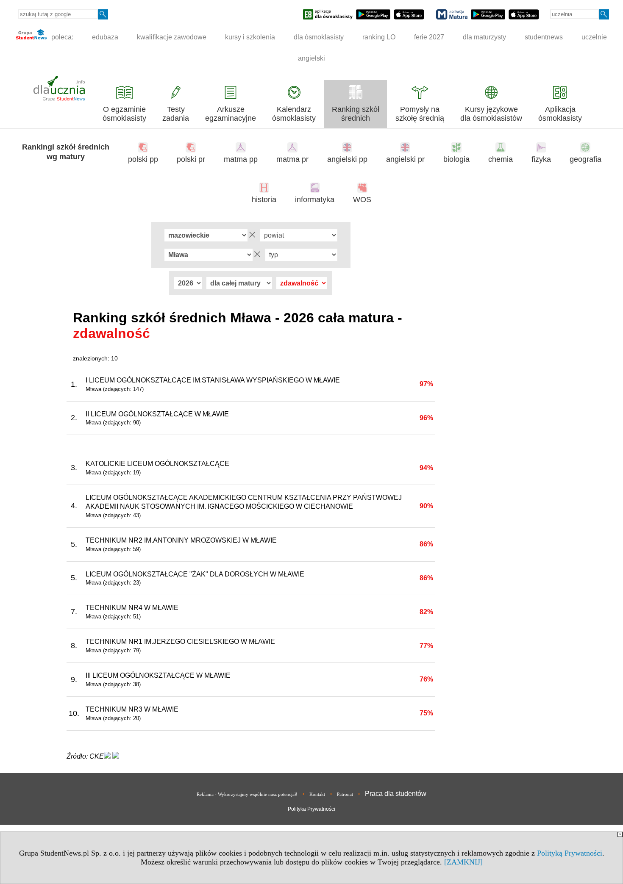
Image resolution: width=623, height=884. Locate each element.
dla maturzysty (484, 37)
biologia (456, 159)
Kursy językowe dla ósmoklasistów (491, 113)
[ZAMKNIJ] (463, 862)
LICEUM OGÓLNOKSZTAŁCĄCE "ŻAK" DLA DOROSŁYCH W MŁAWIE (195, 574)
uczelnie (594, 37)
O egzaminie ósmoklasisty (124, 113)
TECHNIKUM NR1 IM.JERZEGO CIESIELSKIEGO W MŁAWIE (180, 641)
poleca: (61, 37)
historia (264, 199)
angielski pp (347, 159)
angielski (311, 58)
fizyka (541, 159)
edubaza (105, 37)
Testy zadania (175, 113)
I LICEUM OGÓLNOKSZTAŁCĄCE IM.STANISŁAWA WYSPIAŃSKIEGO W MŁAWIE (213, 380)
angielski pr (405, 159)
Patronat (345, 794)
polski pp (143, 159)
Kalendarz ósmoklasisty (294, 113)
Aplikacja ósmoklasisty (560, 113)
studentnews (544, 37)
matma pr (292, 159)
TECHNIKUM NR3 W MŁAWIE (132, 709)
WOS (362, 199)
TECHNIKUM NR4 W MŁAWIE (132, 607)
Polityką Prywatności (569, 853)
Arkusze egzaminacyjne (230, 113)
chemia (500, 159)
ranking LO (378, 37)
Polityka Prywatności (311, 809)
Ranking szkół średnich (355, 113)
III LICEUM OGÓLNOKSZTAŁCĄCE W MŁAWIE (158, 675)
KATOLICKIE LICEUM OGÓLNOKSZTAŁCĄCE (157, 463)
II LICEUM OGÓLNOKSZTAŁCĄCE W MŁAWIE (157, 414)
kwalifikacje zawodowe (171, 37)
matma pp (241, 159)
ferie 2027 (429, 37)
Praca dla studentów (395, 793)
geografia (585, 159)
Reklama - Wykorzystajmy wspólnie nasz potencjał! (247, 794)
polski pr (191, 159)
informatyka (314, 199)
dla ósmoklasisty (319, 37)
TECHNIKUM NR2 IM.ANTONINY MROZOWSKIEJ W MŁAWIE (181, 540)
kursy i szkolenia (250, 37)
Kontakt (317, 794)
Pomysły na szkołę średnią (419, 113)
